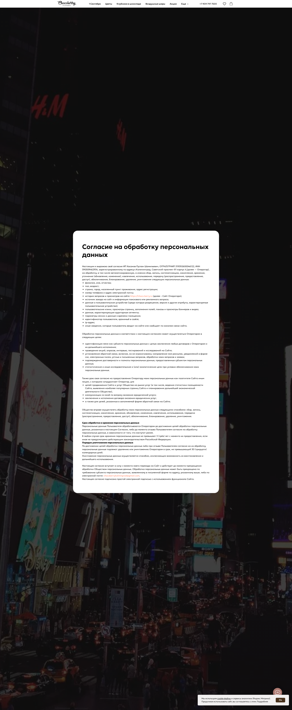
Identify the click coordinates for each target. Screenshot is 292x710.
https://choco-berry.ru (141, 296)
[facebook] (231, 4)
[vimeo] (224, 4)
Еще (183, 3)
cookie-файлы (224, 698)
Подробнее (262, 701)
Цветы (108, 3)
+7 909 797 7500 (208, 3)
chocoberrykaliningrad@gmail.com (121, 475)
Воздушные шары (155, 3)
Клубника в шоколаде (129, 3)
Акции (173, 3)
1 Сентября (95, 3)
